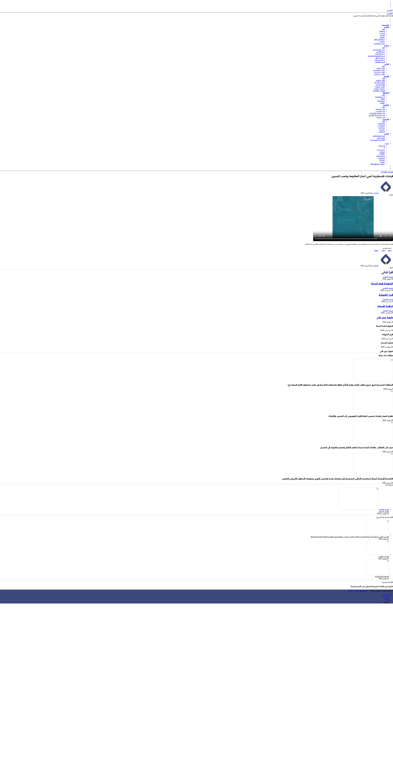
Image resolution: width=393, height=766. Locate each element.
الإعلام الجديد (380, 85)
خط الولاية (381, 101)
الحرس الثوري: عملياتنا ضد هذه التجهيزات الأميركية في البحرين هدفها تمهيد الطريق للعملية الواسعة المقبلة (350, 537)
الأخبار (386, 27)
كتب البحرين (380, 111)
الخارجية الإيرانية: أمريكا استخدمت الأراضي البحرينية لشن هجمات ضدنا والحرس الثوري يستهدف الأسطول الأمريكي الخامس (337, 478)
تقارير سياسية (379, 72)
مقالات (382, 103)
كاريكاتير (382, 132)
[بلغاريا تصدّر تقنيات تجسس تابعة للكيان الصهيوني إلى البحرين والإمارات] (373, 412)
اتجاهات (382, 31)
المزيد (386, 134)
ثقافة (383, 99)
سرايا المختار (380, 54)
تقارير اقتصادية (379, 70)
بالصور (382, 37)
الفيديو (386, 76)
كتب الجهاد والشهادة (377, 113)
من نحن (386, 594)
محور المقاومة (379, 44)
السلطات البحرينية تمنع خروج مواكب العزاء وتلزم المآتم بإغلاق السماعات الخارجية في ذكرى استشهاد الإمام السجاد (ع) (340, 385)
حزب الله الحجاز (379, 50)
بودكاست (381, 128)
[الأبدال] (390, 10)
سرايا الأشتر (380, 52)
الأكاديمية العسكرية (378, 140)
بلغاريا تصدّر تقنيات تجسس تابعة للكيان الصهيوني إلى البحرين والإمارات (360, 416)
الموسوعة (381, 138)
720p (383, 251)
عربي (387, 600)
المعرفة (386, 93)
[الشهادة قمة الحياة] (377, 574)
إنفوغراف (381, 123)
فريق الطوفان (380, 62)
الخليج (382, 35)
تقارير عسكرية (379, 74)
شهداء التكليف (388, 277)
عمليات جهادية (379, 89)
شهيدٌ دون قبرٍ (385, 317)
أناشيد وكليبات (379, 82)
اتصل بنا (386, 596)
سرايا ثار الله (380, 58)
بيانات (386, 46)
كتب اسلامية (380, 109)
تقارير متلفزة (380, 87)
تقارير (387, 64)
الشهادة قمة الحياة (382, 283)
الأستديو (386, 119)
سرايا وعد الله (380, 60)
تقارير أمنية (380, 68)
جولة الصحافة (379, 39)
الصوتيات (381, 125)
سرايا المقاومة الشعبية (376, 56)
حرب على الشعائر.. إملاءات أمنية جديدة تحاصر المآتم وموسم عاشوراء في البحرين (356, 447)
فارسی (386, 598)
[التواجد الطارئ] (377, 554)
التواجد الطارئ (383, 557)
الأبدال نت (374, 193)
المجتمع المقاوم (379, 136)
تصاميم (382, 130)
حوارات (382, 41)
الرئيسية (385, 25)
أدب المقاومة (380, 97)
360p (389, 251)
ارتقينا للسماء (385, 306)
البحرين (382, 33)
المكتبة (386, 105)
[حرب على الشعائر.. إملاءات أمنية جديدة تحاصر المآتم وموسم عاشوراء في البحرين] (373, 443)
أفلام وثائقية (380, 80)
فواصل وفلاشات (379, 91)
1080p (376, 251)
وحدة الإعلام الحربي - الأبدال (358, 591)
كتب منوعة (381, 117)
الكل (383, 29)
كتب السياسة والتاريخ (377, 115)
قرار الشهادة (386, 294)
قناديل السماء (384, 511)
